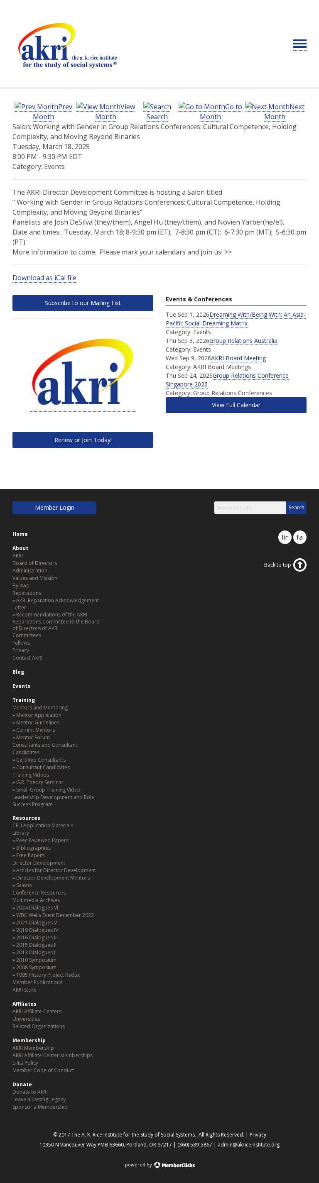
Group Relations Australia (243, 341)
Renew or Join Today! (83, 440)
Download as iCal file (44, 277)
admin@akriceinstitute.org (249, 1144)
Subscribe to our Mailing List (83, 303)
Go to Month (221, 111)
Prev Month (52, 111)
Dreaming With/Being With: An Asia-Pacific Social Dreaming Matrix (236, 318)
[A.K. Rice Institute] (66, 72)
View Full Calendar (236, 405)
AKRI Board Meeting (238, 358)
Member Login (54, 507)
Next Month (284, 111)
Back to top (277, 564)
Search (157, 116)
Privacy (258, 1134)
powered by (139, 1164)
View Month (115, 111)
